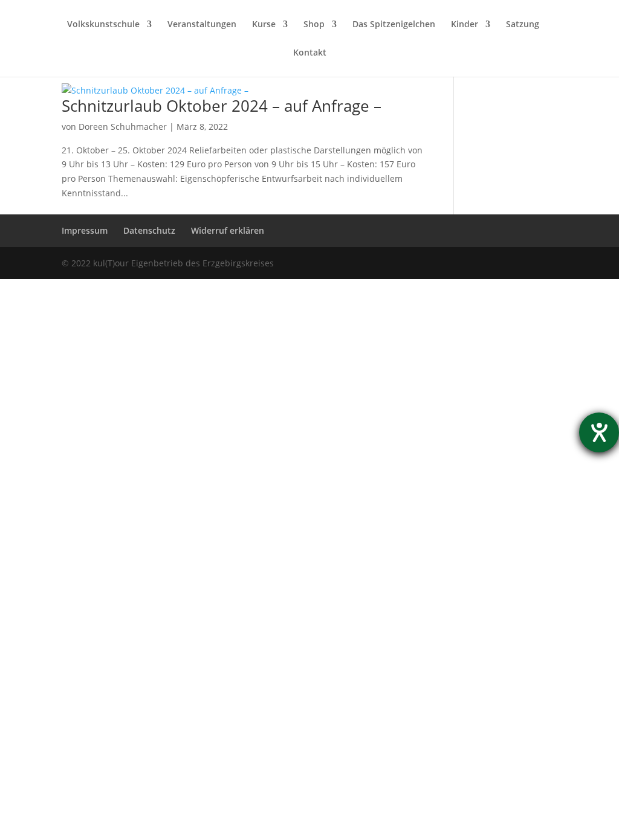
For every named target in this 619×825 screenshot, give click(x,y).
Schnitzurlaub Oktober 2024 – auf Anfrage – (221, 106)
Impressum (85, 230)
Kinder (464, 25)
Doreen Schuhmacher (123, 126)
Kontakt (309, 53)
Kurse (264, 25)
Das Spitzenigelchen (393, 25)
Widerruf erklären (227, 230)
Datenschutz (149, 230)
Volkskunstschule (103, 25)
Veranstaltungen (201, 25)
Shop (314, 25)
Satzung (522, 25)
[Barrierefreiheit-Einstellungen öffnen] (599, 432)
